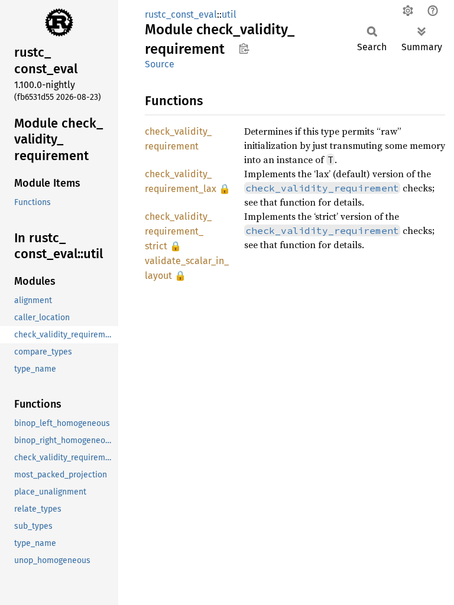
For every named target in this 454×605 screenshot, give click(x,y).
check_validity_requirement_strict (178, 231)
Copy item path (244, 48)
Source (159, 64)
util (229, 14)
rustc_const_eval (181, 14)
